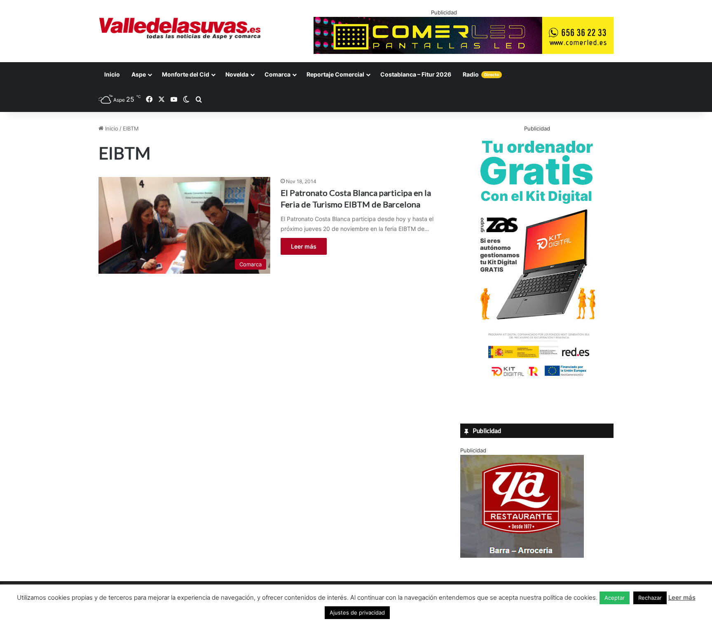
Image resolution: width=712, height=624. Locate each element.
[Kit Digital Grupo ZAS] (537, 378)
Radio (481, 74)
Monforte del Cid (185, 74)
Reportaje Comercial (335, 74)
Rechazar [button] (650, 597)
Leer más (303, 246)
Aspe (138, 74)
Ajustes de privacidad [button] (357, 612)
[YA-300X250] (522, 555)
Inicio (112, 74)
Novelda (236, 74)
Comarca (277, 74)
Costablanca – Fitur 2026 (415, 74)
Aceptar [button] (614, 597)
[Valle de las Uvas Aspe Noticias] (180, 28)
